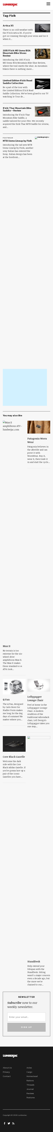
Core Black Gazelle (14, 756)
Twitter (9, 1123)
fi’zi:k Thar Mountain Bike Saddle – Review (17, 109)
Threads (30, 1084)
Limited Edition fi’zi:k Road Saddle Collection (17, 82)
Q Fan (6, 699)
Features (30, 1097)
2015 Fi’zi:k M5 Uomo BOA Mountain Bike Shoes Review (17, 53)
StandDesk (33, 961)
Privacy (6, 1072)
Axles (29, 1067)
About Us (7, 1067)
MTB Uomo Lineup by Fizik (17, 140)
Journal (30, 1089)
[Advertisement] (25, 387)
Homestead (32, 1076)
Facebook (5, 1123)
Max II (6, 646)
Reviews (30, 1093)
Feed (13, 1123)
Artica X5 (8, 25)
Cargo (29, 1072)
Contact (7, 1076)
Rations (30, 1080)
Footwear (8, 138)
